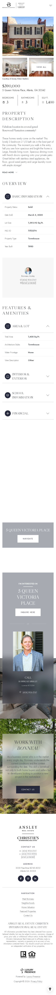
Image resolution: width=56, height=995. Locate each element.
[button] (28, 789)
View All (41, 67)
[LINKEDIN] (35, 879)
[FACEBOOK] (21, 879)
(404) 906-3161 (29, 279)
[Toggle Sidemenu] (51, 5)
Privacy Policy (36, 981)
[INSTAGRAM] (28, 879)
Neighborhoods (28, 903)
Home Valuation (28, 907)
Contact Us (28, 915)
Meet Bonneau (28, 898)
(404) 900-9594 (29, 853)
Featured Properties (28, 911)
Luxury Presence (33, 976)
